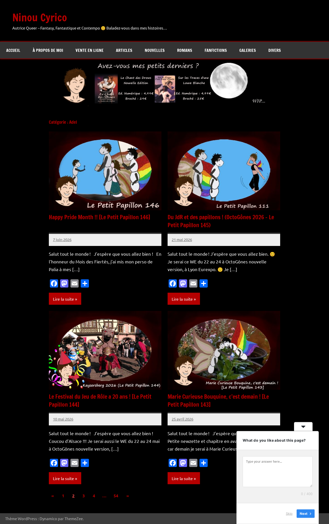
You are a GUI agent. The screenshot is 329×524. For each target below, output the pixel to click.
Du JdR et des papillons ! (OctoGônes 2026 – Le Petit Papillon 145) (221, 221)
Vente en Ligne (90, 50)
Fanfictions (216, 50)
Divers (274, 50)
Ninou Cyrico (39, 17)
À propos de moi (48, 50)
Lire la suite (63, 298)
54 (116, 495)
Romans (184, 50)
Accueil (13, 50)
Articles (124, 50)
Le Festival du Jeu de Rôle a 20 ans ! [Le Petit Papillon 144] (100, 400)
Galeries (247, 50)
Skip (289, 513)
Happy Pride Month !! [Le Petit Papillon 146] (99, 217)
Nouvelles (155, 50)
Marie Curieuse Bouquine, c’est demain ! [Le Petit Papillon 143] (218, 400)
